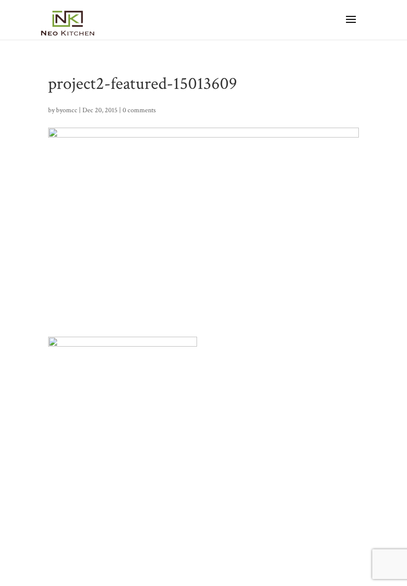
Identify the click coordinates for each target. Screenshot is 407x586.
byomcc (66, 110)
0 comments (139, 110)
